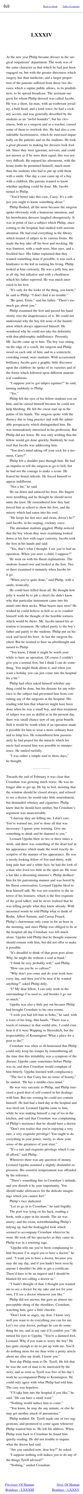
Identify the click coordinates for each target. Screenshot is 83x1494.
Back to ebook (50, 6)
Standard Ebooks (6, 6)
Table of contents (71, 6)
